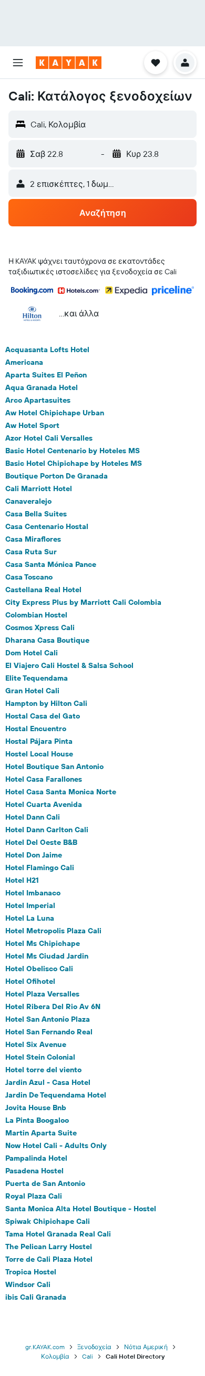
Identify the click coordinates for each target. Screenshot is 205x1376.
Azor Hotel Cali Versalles (49, 438)
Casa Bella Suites (36, 514)
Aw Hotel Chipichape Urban (54, 412)
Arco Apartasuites (37, 400)
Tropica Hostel (30, 1272)
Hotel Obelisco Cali (39, 968)
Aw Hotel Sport (32, 425)
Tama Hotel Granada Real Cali (58, 1234)
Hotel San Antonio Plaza (47, 1019)
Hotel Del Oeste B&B (41, 842)
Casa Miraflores (33, 539)
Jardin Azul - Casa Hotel (47, 1082)
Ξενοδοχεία (94, 1347)
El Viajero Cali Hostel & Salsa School (69, 665)
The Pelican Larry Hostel (48, 1246)
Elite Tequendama (36, 678)
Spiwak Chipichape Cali (47, 1221)
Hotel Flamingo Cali (39, 867)
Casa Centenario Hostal (46, 526)
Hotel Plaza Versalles (42, 994)
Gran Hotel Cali (32, 690)
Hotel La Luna (29, 918)
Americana (24, 362)
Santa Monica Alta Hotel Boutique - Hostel (80, 1208)
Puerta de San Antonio (45, 1183)
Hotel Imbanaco (32, 893)
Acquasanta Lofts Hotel (47, 349)
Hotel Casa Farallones (43, 779)
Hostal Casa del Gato (42, 716)
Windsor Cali (27, 1284)
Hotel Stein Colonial (40, 1057)
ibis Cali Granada (35, 1297)
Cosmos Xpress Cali (40, 627)
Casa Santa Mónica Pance (50, 564)
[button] (17, 62)
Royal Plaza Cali (33, 1196)
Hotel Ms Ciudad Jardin (46, 956)
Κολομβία (55, 1356)
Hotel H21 (22, 880)
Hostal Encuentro (35, 728)
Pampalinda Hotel (36, 1158)
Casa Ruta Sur (31, 551)
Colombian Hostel (36, 615)
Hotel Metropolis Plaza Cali (53, 930)
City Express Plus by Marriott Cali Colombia (83, 602)
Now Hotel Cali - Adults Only (56, 1145)
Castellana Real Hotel (43, 589)
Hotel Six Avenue (35, 1044)
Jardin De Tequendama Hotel (55, 1095)
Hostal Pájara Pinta (39, 741)
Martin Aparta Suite (41, 1133)
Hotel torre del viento (43, 1069)
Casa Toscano (29, 577)
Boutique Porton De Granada (56, 476)
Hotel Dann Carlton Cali (46, 829)
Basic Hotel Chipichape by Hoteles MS (73, 463)
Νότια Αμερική (146, 1347)
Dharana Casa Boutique (47, 640)
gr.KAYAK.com (45, 1347)
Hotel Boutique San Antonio (54, 766)
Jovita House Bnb (35, 1107)
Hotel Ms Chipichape (42, 943)
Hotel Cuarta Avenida (43, 804)
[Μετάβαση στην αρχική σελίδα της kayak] (68, 62)
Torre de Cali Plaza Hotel (49, 1259)
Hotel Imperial (30, 905)
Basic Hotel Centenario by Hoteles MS (72, 450)
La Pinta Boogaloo (37, 1120)
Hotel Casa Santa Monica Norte (60, 791)
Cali (87, 1356)
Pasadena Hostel (34, 1170)
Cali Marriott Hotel (38, 488)
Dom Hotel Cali (31, 652)
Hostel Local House (39, 754)
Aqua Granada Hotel (41, 387)
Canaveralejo (28, 501)
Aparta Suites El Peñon (46, 375)
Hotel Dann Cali (32, 817)
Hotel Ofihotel (30, 981)
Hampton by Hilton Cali (46, 703)
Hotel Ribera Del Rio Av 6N (52, 1006)
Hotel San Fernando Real (49, 1031)
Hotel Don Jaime (33, 855)
